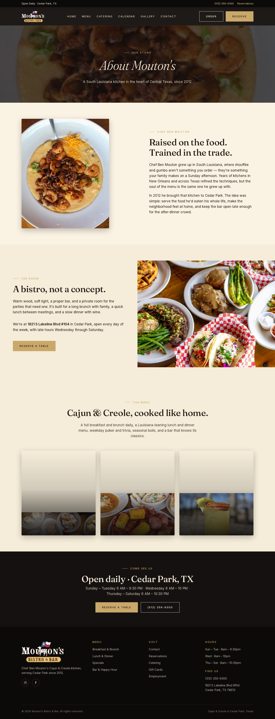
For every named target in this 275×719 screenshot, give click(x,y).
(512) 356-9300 (224, 3)
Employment (157, 676)
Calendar (126, 16)
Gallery (148, 16)
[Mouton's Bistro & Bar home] (33, 16)
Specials (98, 663)
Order (211, 16)
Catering (105, 16)
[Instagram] (25, 682)
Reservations (245, 3)
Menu (86, 16)
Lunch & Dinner (102, 656)
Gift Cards (156, 669)
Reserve (239, 16)
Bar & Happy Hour (104, 669)
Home (71, 16)
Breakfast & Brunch (105, 649)
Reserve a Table (34, 346)
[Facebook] (36, 682)
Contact (168, 16)
